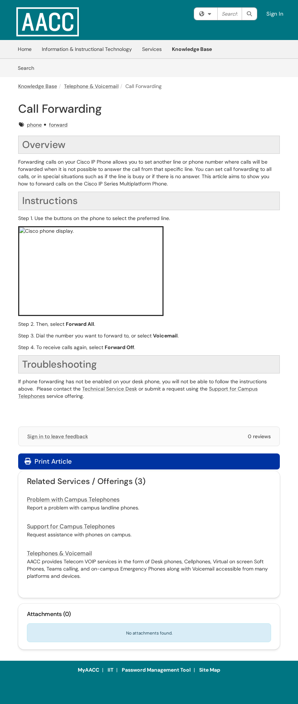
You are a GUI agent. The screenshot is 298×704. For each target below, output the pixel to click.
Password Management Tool (156, 670)
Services (152, 49)
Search (28, 67)
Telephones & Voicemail (59, 553)
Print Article (52, 461)
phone (34, 124)
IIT (110, 670)
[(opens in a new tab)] (47, 21)
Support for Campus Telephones (71, 526)
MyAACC (88, 670)
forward (58, 124)
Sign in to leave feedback (57, 436)
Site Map (209, 670)
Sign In (274, 13)
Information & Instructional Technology (87, 49)
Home (25, 49)
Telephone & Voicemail (91, 86)
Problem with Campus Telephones (73, 499)
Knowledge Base (192, 49)
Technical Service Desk (109, 388)
